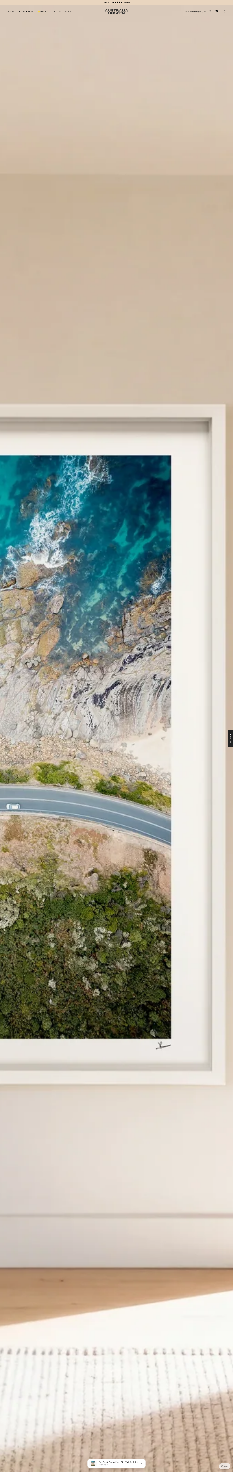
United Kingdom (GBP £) (194, 12)
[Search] (225, 11)
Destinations (24, 12)
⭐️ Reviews (43, 12)
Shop (8, 12)
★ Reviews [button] (231, 738)
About (55, 12)
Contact (69, 12)
